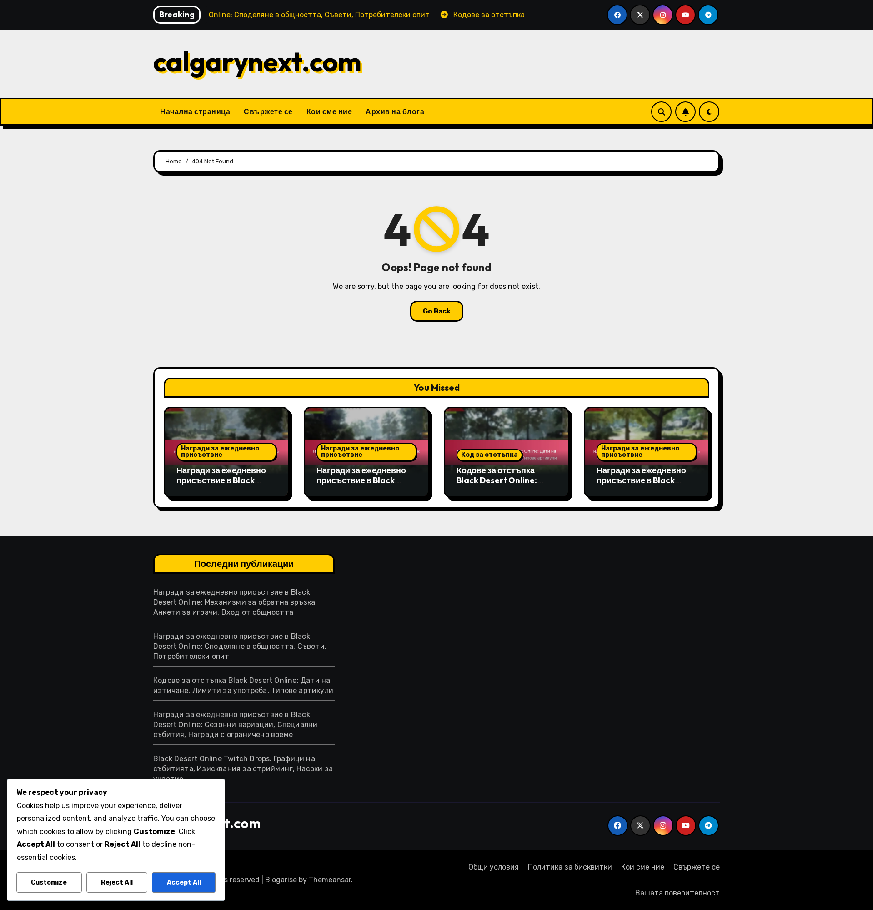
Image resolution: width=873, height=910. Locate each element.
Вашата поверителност (677, 893)
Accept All (184, 882)
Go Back (437, 311)
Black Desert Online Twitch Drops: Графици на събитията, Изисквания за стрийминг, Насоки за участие (243, 768)
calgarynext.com (257, 61)
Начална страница (195, 111)
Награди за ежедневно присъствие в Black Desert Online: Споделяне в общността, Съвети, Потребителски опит (239, 646)
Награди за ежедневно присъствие (220, 452)
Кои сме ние (329, 111)
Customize (49, 882)
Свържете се (268, 111)
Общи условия (493, 867)
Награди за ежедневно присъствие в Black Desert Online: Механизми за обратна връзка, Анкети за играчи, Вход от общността (235, 602)
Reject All (117, 882)
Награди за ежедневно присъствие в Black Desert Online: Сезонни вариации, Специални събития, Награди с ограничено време (235, 724)
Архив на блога (395, 111)
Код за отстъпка (489, 455)
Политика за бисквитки (570, 867)
